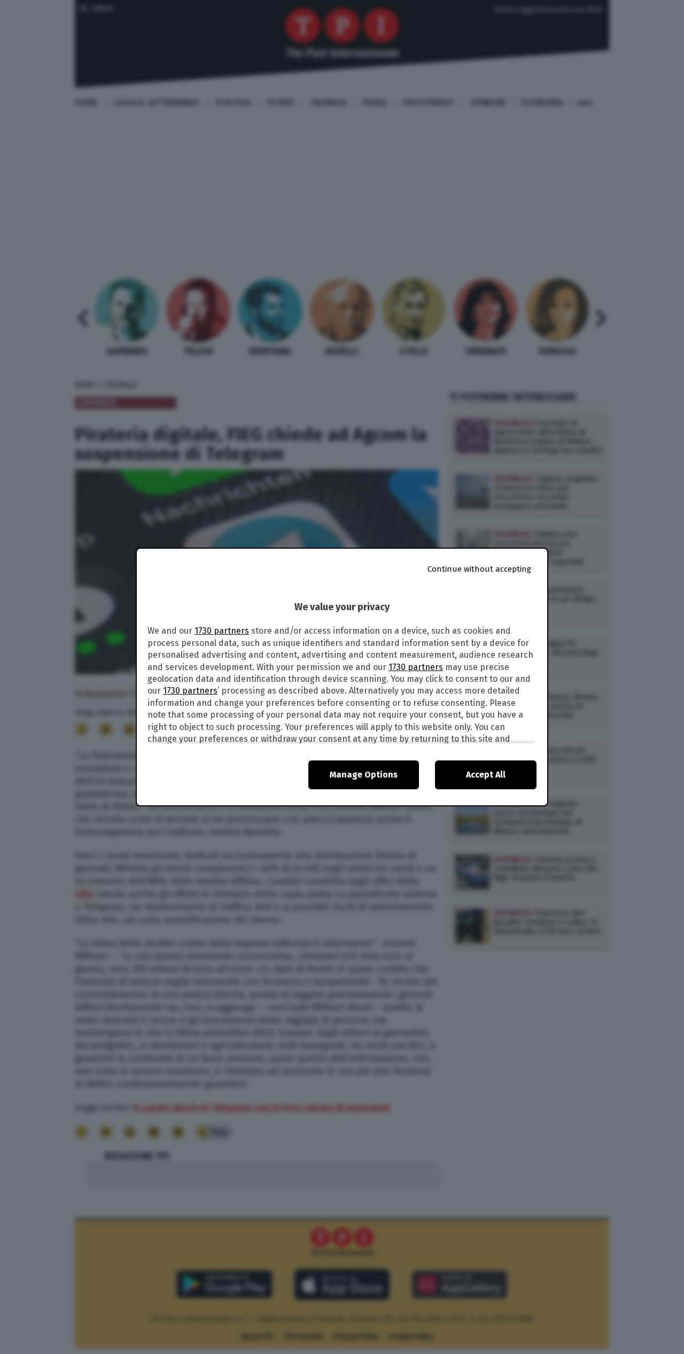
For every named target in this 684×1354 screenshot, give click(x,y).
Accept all (486, 775)
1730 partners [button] (222, 631)
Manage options (364, 775)
